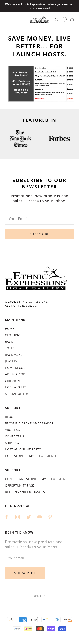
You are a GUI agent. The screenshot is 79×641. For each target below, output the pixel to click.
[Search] (57, 19)
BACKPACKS (13, 355)
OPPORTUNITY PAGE (20, 485)
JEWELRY (11, 361)
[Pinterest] (50, 516)
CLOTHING (12, 335)
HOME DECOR (15, 368)
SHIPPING (12, 443)
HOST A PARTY (15, 387)
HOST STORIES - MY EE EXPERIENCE (31, 456)
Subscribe (39, 234)
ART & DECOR (15, 374)
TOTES (10, 348)
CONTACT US (14, 436)
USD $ (37, 596)
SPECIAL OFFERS (17, 394)
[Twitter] (29, 516)
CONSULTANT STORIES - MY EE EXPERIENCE (37, 479)
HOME (9, 329)
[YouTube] (39, 516)
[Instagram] (17, 516)
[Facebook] (6, 516)
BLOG (9, 417)
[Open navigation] (7, 19)
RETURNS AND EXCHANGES (25, 492)
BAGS (9, 342)
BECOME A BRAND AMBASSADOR (29, 423)
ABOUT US (12, 430)
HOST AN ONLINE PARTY (23, 449)
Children (12, 381)
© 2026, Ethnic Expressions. (26, 301)
